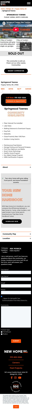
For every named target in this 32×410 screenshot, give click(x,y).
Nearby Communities (16, 71)
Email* (3, 283)
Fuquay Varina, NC (21, 9)
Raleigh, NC (10, 9)
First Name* (5, 269)
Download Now (12, 221)
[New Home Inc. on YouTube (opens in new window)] (20, 378)
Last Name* (5, 276)
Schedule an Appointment (16, 101)
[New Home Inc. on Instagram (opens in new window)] (15, 378)
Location (6, 238)
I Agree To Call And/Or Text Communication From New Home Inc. (14, 299)
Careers (16, 363)
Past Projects (16, 368)
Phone (3, 290)
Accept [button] (16, 406)
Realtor (5, 334)
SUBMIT (16, 341)
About (5, 167)
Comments (5, 305)
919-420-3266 (16, 357)
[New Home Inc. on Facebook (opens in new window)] (11, 378)
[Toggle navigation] (28, 3)
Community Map (9, 234)
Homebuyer (7, 332)
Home (3, 9)
